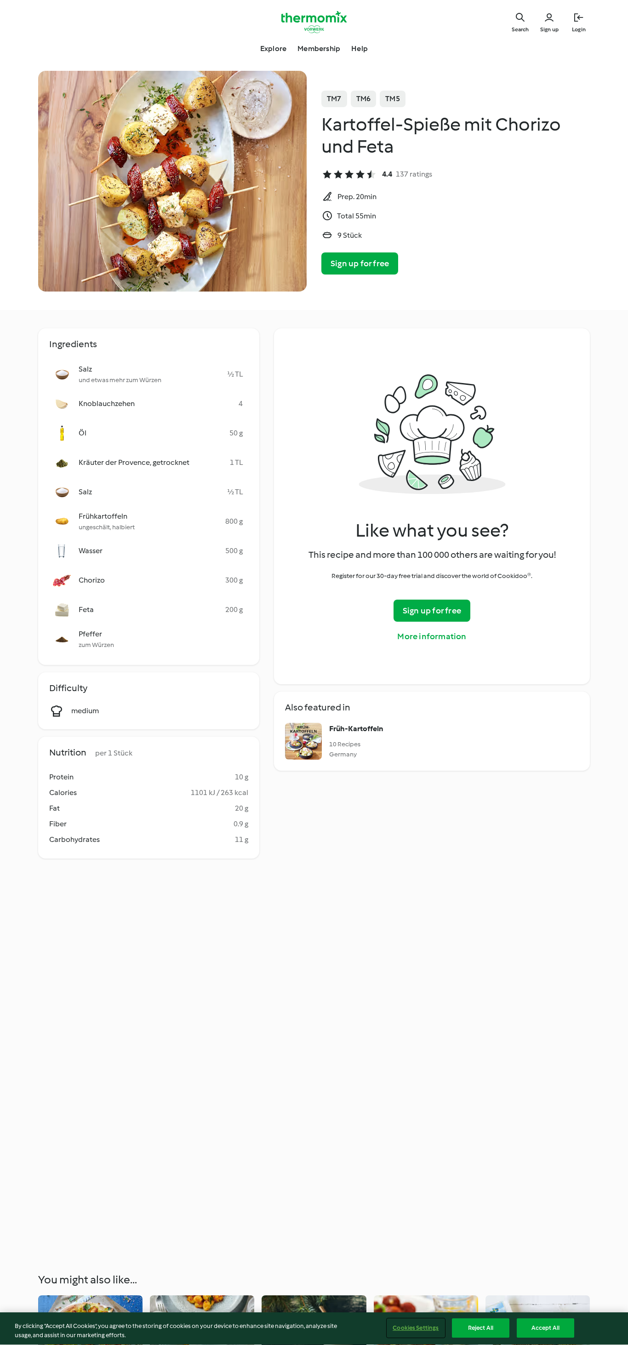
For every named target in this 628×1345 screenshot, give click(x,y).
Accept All (545, 1327)
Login (579, 29)
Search (520, 29)
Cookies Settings (416, 1327)
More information (431, 636)
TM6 (363, 98)
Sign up (549, 29)
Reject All (480, 1327)
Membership (318, 48)
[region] (314, 1328)
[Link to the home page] (314, 22)
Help (359, 48)
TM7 (334, 98)
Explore (273, 48)
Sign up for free (360, 263)
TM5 (392, 98)
